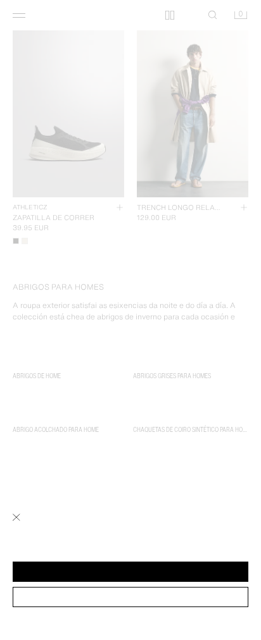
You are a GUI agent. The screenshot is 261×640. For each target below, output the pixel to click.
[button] (130, 572)
